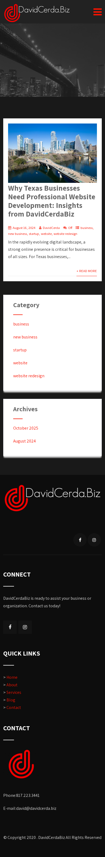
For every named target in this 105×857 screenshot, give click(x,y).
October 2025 (25, 428)
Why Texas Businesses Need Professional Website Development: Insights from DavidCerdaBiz (51, 201)
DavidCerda (51, 227)
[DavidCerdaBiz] (37, 13)
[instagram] (94, 540)
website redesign (65, 233)
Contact (13, 707)
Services (13, 692)
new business (17, 233)
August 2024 (24, 441)
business (86, 227)
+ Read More (86, 271)
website (46, 233)
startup (34, 233)
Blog (10, 700)
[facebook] (80, 540)
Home (12, 677)
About (12, 685)
